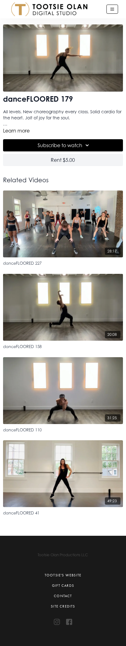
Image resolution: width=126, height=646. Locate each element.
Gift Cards (63, 585)
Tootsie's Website (63, 575)
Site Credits (63, 606)
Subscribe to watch (60, 145)
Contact (63, 595)
